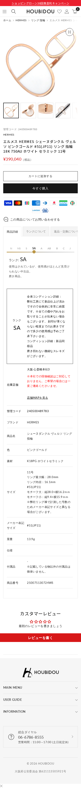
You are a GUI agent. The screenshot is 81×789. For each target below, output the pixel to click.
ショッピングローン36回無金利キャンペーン (41, 3)
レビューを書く (40, 637)
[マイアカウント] (67, 11)
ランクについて (36, 231)
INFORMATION (14, 711)
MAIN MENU (12, 687)
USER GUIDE (12, 699)
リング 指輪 (38, 20)
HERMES (21, 20)
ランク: (39, 267)
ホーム (7, 20)
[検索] (13, 11)
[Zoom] (69, 32)
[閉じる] (1, 786)
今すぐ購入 (40, 188)
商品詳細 (12, 231)
